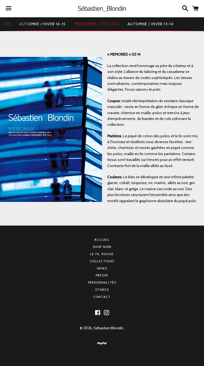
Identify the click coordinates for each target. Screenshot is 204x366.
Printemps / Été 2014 (97, 24)
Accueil (101, 240)
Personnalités (102, 282)
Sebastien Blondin (109, 328)
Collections (102, 261)
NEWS (102, 268)
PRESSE (102, 275)
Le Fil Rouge (102, 254)
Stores (102, 290)
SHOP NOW (102, 247)
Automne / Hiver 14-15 (42, 24)
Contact (102, 297)
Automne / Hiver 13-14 (150, 24)
